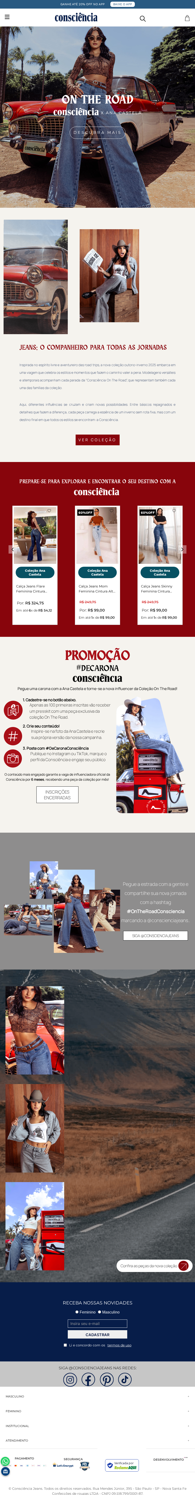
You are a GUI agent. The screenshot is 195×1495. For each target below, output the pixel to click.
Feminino (88, 1312)
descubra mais (97, 132)
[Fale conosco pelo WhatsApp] (5, 1461)
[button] (143, 17)
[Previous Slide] (13, 549)
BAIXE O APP (122, 4)
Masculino (111, 1312)
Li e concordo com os (100, 1345)
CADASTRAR (97, 1334)
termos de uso (119, 1345)
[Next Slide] (182, 549)
